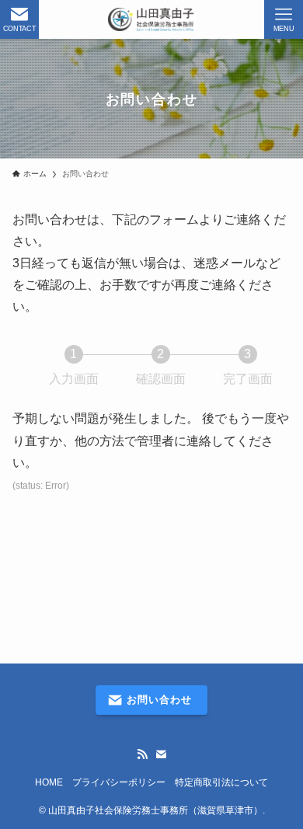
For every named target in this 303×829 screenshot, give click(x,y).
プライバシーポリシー (118, 782)
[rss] (142, 754)
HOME (49, 782)
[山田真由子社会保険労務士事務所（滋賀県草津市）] (151, 19)
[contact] (161, 754)
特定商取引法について (221, 782)
